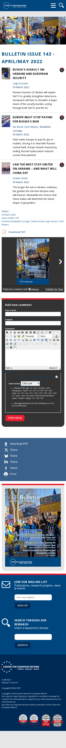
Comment (10, 328)
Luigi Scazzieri (20, 83)
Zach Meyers (31, 126)
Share (13, 450)
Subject (9, 319)
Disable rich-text (12, 371)
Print (13, 474)
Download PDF (19, 444)
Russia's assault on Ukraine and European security (30, 74)
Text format (14, 383)
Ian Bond (18, 126)
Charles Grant (20, 178)
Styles (43, 336)
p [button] (11, 368)
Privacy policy (10, 682)
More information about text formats (37, 377)
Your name (10, 310)
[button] (7, 332)
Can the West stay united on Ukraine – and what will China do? (35, 169)
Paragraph (30, 336)
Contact (7, 679)
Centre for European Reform (14, 5)
